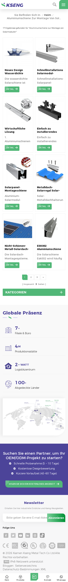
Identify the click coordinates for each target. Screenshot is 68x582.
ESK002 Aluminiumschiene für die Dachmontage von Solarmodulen (49, 247)
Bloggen (8, 565)
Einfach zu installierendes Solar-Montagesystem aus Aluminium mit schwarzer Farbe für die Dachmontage (49, 130)
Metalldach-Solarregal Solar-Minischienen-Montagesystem (48, 189)
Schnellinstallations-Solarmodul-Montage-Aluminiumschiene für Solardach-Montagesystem (50, 72)
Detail (10, 89)
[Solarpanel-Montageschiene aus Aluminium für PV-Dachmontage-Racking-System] (18, 183)
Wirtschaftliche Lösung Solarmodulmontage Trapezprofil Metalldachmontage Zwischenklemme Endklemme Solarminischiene (18, 130)
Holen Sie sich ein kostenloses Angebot (32, 484)
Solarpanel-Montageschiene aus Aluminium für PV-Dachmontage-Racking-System (17, 189)
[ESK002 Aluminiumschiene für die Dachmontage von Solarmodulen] (50, 241)
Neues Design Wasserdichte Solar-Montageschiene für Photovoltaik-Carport (16, 72)
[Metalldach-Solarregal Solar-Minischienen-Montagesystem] (50, 183)
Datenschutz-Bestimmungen (21, 569)
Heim (47, 15)
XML (43, 569)
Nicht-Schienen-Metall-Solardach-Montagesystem (17, 247)
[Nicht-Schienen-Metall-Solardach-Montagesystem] (18, 241)
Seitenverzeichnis (26, 565)
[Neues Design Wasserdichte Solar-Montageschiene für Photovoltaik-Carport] (18, 65)
